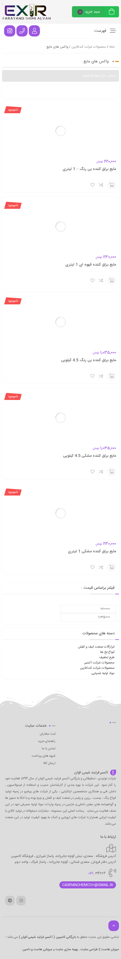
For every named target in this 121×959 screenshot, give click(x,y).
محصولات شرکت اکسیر (99, 663)
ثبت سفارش (48, 734)
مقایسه (101, 185)
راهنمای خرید (47, 741)
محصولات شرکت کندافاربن (88, 47)
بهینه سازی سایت (67, 949)
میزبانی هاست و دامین (37, 949)
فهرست (100, 30)
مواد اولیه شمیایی (103, 673)
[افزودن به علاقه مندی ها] (92, 185)
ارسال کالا (49, 763)
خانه (112, 47)
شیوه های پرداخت (44, 756)
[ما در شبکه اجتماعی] (9, 30)
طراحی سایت (89, 949)
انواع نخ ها (107, 652)
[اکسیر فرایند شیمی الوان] (27, 12)
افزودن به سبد (111, 185)
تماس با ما (49, 748)
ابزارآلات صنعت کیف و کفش (96, 647)
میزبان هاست (110, 949)
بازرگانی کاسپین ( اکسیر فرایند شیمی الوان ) (47, 937)
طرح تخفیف (107, 657)
